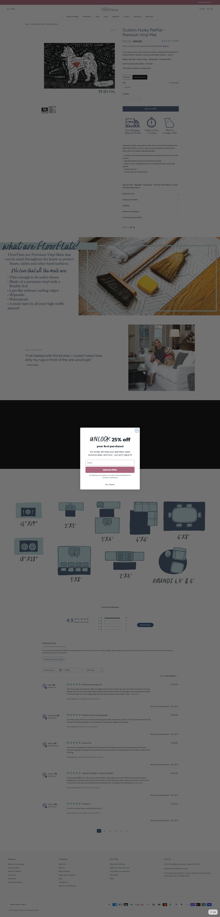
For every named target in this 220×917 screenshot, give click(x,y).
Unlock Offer (110, 470)
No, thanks (110, 484)
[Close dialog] (137, 431)
